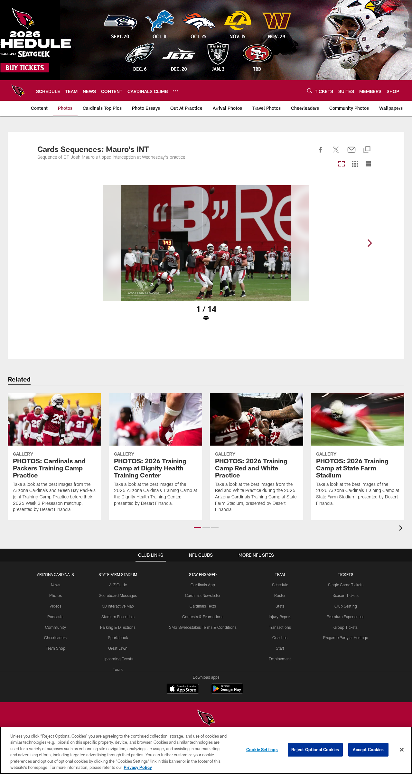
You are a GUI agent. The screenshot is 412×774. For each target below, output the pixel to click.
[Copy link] (367, 150)
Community (55, 627)
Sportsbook (118, 637)
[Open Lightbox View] (206, 257)
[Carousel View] (341, 164)
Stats (280, 606)
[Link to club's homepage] (18, 90)
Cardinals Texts (203, 606)
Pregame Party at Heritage (345, 637)
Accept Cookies (368, 749)
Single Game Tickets (345, 584)
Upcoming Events (118, 658)
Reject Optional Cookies (315, 749)
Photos (55, 595)
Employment (280, 658)
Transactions (280, 627)
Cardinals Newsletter (202, 595)
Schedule (280, 584)
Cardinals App (203, 584)
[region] (206, 750)
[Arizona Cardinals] (206, 718)
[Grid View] (355, 164)
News (55, 584)
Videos (55, 606)
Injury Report (280, 616)
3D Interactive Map (118, 606)
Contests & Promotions (202, 616)
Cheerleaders (55, 637)
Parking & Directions (118, 627)
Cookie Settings (262, 749)
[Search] (309, 90)
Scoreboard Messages (118, 595)
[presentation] (401, 528)
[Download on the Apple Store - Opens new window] (183, 689)
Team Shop (55, 648)
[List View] (368, 164)
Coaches (279, 637)
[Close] (402, 750)
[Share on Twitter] (336, 153)
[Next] (369, 243)
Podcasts (55, 616)
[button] (197, 527)
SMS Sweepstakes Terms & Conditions (203, 627)
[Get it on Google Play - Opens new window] (227, 692)
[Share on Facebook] (320, 153)
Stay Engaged (203, 574)
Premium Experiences (345, 616)
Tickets (345, 574)
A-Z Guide (118, 584)
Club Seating (345, 606)
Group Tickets (345, 627)
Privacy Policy (138, 767)
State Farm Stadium (117, 574)
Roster (280, 595)
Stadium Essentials (118, 616)
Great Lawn (117, 648)
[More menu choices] (175, 90)
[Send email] (351, 153)
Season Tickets (345, 595)
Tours (118, 669)
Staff (280, 648)
